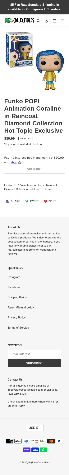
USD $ (33, 427)
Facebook (14, 287)
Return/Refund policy (21, 307)
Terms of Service (18, 327)
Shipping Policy (17, 297)
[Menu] (62, 20)
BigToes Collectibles (39, 462)
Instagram (14, 277)
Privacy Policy (17, 317)
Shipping (9, 144)
